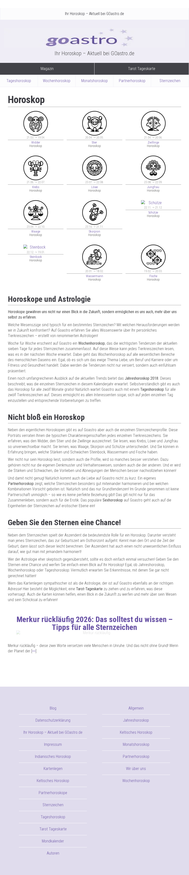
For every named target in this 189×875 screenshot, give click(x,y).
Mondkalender (53, 841)
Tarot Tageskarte (141, 68)
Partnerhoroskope (53, 792)
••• (34, 651)
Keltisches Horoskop (53, 780)
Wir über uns (136, 768)
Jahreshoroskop (136, 720)
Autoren (53, 853)
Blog (53, 708)
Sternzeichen (169, 80)
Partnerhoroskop (132, 80)
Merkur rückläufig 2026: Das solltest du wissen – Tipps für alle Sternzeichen (94, 623)
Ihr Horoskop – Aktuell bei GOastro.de (94, 13)
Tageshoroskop (18, 80)
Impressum (53, 744)
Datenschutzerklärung (52, 720)
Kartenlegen (53, 768)
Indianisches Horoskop (53, 756)
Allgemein (136, 708)
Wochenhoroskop (56, 80)
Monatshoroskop (94, 80)
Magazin (47, 68)
